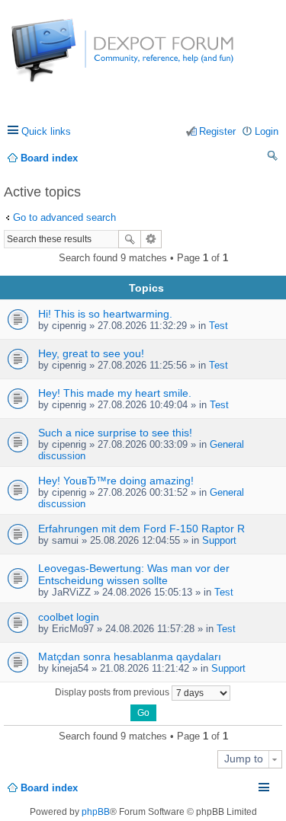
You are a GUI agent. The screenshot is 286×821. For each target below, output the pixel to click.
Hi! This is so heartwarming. (105, 314)
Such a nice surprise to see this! (115, 432)
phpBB (96, 812)
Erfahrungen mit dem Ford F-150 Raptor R (141, 528)
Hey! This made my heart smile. (114, 393)
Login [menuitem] (266, 131)
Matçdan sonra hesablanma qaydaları (129, 656)
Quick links (46, 131)
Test (218, 325)
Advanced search (151, 239)
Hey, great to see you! (91, 353)
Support (219, 540)
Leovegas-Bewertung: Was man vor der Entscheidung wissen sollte (134, 574)
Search (129, 239)
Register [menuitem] (217, 131)
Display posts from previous (113, 692)
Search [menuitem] (273, 158)
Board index (49, 788)
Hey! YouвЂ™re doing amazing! (116, 480)
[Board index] (68, 58)
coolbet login (68, 617)
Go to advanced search (64, 217)
